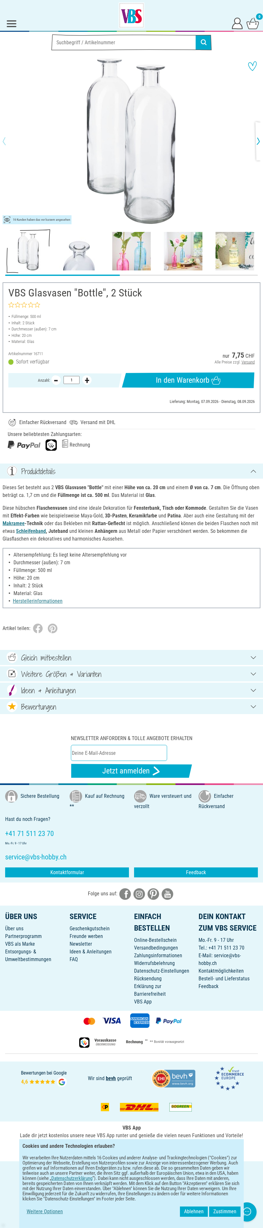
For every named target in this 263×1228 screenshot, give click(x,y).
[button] (10, 141)
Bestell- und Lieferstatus (224, 979)
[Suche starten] (204, 42)
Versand (248, 362)
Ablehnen (194, 1211)
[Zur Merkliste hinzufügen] (252, 66)
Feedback (196, 872)
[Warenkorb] (252, 23)
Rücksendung (148, 979)
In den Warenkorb (182, 380)
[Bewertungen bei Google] (44, 1078)
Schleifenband (31, 531)
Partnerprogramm (23, 936)
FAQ (74, 959)
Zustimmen (224, 1211)
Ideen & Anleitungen (91, 952)
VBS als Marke (20, 944)
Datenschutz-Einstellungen (161, 971)
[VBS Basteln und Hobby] (131, 15)
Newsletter (81, 944)
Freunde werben (86, 936)
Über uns (14, 928)
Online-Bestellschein (155, 940)
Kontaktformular (67, 872)
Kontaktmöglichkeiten (221, 971)
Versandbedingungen (156, 948)
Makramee (14, 523)
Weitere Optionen (45, 1211)
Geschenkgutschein (90, 928)
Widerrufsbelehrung (154, 963)
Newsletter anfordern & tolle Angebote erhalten (131, 738)
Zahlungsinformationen (158, 955)
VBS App (143, 1002)
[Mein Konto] (237, 23)
